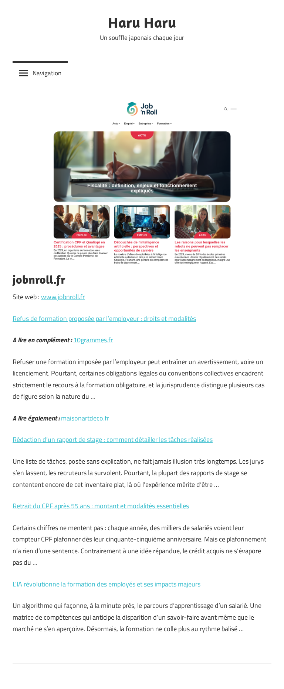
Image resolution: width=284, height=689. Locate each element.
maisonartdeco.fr (85, 418)
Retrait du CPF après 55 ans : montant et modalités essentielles (101, 506)
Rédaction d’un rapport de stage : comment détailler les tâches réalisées (113, 439)
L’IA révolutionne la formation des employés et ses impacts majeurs (106, 584)
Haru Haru (142, 22)
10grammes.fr (93, 340)
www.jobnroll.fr (63, 297)
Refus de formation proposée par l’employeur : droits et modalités (104, 318)
